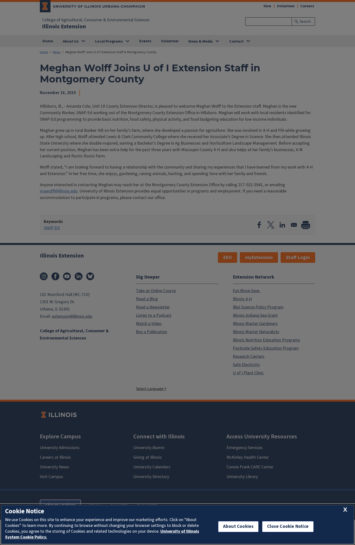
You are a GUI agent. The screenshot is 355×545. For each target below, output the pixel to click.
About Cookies (238, 526)
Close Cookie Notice (288, 526)
